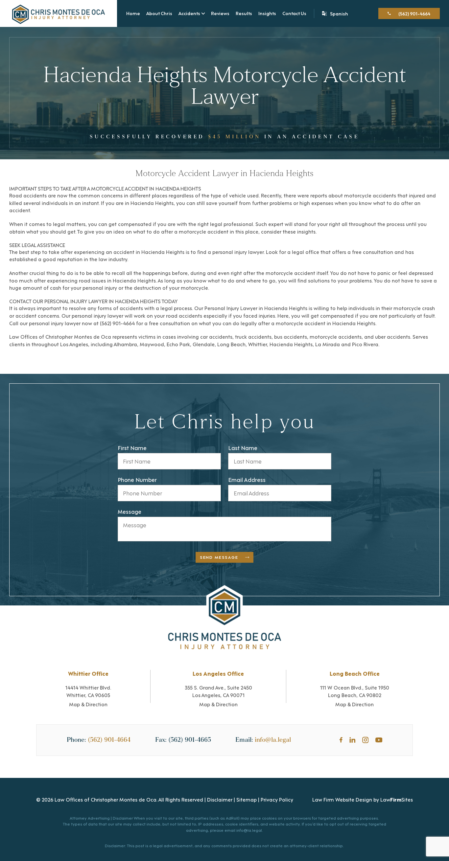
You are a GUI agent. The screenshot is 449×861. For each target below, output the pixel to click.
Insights (267, 13)
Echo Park (178, 344)
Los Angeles (74, 344)
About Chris (159, 13)
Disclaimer (219, 799)
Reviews (220, 13)
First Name (132, 448)
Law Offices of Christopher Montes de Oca (60, 336)
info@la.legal (273, 740)
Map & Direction (88, 704)
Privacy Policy (277, 799)
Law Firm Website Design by (345, 799)
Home (133, 13)
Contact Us (294, 13)
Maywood (152, 344)
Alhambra (125, 344)
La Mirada (327, 344)
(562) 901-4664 (109, 740)
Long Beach (231, 344)
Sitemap (246, 799)
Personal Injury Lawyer (230, 307)
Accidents (189, 13)
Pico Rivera (365, 344)
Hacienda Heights (152, 202)
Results (244, 13)
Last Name (242, 448)
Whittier (257, 344)
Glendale (204, 344)
